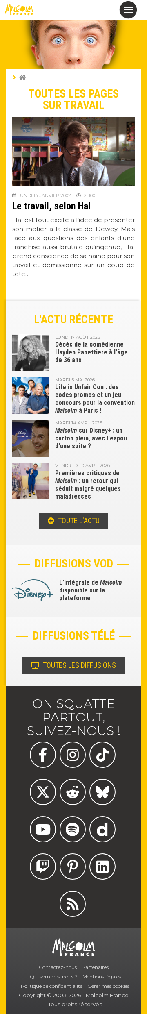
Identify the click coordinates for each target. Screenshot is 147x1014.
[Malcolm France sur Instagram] (73, 755)
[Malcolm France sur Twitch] (43, 866)
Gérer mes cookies (108, 986)
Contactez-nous (58, 967)
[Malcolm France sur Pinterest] (73, 866)
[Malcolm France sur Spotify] (73, 829)
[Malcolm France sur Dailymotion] (102, 829)
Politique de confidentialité (51, 986)
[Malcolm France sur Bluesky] (102, 792)
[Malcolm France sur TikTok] (102, 755)
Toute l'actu (78, 520)
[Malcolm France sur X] (43, 792)
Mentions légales (101, 976)
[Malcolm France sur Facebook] (43, 755)
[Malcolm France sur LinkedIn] (102, 866)
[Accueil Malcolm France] (22, 77)
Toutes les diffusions (78, 665)
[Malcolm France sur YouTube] (43, 829)
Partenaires (95, 967)
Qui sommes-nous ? (54, 976)
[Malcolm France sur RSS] (73, 904)
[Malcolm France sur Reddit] (73, 792)
